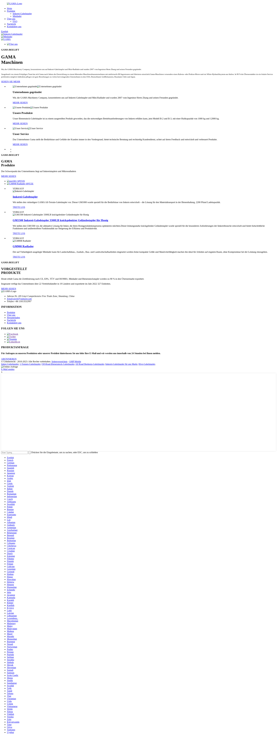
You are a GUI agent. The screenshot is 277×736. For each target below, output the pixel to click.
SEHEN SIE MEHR (10, 81)
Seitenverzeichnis (59, 361)
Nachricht (11, 24)
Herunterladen (13, 317)
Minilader (17, 16)
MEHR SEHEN (20, 102)
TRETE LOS (19, 207)
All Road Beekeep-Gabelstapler (89, 364)
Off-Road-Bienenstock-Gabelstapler (58, 364)
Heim (9, 8)
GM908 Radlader (23, 246)
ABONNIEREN (9, 359)
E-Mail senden (7, 369)
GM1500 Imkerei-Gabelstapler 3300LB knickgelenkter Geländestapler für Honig (60, 220)
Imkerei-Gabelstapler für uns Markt (121, 364)
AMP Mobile (75, 361)
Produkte (11, 11)
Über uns (11, 19)
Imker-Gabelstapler (9, 364)
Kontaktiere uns (14, 26)
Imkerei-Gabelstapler (22, 13)
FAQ (15, 21)
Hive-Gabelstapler (146, 364)
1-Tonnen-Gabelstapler (30, 364)
